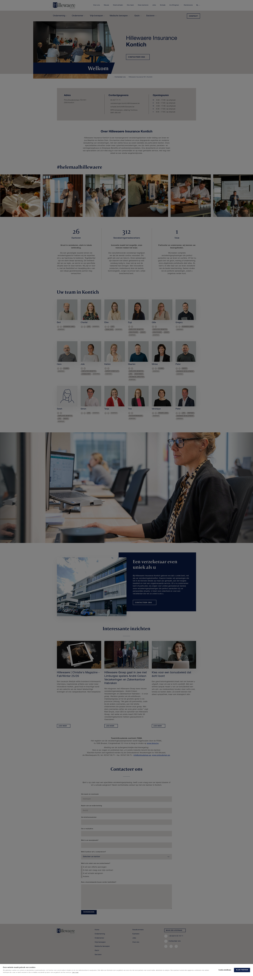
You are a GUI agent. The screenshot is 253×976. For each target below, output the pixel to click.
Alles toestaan (242, 970)
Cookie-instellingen (225, 970)
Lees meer (75, 972)
